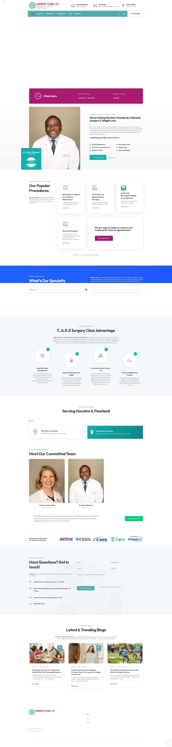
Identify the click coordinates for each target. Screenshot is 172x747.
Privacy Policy (139, 744)
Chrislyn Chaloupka (46, 505)
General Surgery (63, 717)
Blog (70, 13)
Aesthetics (61, 714)
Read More (66, 208)
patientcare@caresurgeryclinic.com (109, 6)
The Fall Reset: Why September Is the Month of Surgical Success (124, 671)
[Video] (86, 289)
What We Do (50, 13)
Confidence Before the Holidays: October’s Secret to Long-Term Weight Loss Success (86, 672)
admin (36, 667)
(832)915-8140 (80, 6)
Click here (95, 255)
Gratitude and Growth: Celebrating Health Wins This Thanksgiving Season (46, 671)
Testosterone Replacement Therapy (69, 727)
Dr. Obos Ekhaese (86, 505)
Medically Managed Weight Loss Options (70, 720)
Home (32, 13)
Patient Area (61, 13)
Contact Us (77, 13)
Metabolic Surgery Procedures (67, 724)
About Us (40, 13)
